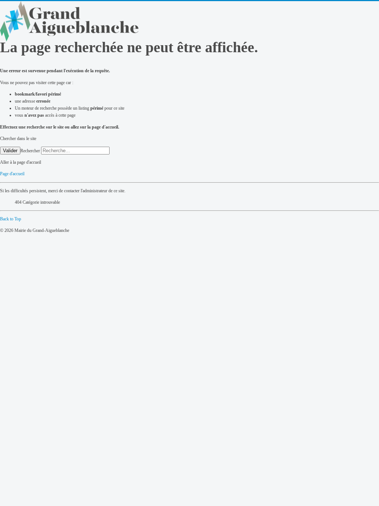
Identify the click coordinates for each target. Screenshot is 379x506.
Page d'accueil (12, 173)
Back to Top (10, 219)
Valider (10, 150)
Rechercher (30, 150)
